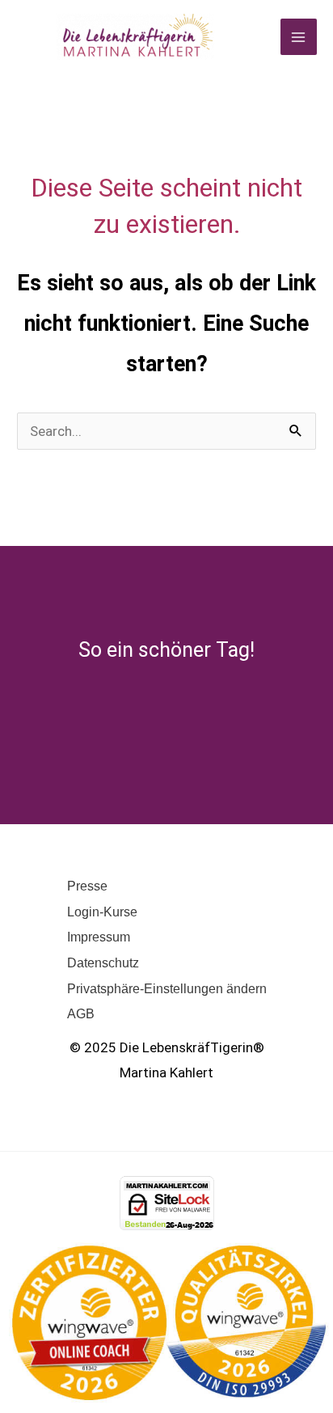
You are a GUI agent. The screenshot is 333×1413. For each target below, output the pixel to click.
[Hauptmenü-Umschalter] (299, 37)
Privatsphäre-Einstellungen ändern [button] (167, 989)
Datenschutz (103, 963)
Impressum (98, 937)
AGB (81, 1014)
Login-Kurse (102, 912)
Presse (87, 886)
